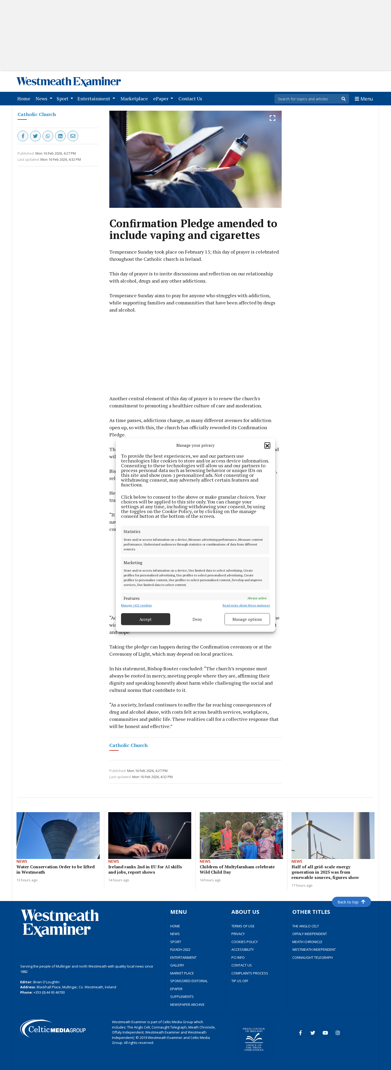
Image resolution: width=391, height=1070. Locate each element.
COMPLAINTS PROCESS (249, 973)
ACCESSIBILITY (242, 949)
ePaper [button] (161, 98)
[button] (267, 445)
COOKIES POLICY (244, 941)
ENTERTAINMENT (183, 957)
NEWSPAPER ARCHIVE (187, 1004)
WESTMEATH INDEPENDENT (314, 949)
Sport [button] (63, 98)
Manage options (247, 619)
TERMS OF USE (243, 926)
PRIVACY (238, 933)
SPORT (175, 941)
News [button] (42, 98)
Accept (145, 619)
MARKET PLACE (182, 973)
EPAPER (176, 988)
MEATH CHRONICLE (307, 941)
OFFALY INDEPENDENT (309, 933)
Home (24, 98)
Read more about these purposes (246, 605)
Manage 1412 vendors (136, 605)
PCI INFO (238, 957)
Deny (197, 619)
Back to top (348, 901)
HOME (175, 926)
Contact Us (191, 98)
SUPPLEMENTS (182, 996)
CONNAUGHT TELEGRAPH (312, 957)
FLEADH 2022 (180, 949)
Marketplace (135, 98)
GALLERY (177, 965)
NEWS (175, 933)
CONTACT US (241, 965)
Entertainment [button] (94, 98)
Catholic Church (37, 114)
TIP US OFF (239, 980)
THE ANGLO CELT (305, 926)
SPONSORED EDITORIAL (189, 980)
